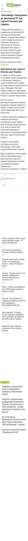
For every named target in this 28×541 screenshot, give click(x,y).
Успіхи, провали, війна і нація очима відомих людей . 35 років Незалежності (13, 240)
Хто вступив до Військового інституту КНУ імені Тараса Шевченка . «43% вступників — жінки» (14, 421)
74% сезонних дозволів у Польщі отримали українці (12, 251)
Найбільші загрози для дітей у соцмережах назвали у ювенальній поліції (12, 390)
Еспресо (4, 65)
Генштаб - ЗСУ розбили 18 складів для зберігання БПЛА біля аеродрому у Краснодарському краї (13, 301)
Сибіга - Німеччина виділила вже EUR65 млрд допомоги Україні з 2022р (13, 289)
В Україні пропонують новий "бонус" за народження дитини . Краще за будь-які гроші (13, 262)
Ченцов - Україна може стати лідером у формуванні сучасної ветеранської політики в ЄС (13, 276)
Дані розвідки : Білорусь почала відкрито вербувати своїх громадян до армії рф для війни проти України (13, 315)
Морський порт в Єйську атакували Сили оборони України (12, 328)
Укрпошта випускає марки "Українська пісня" (14, 430)
